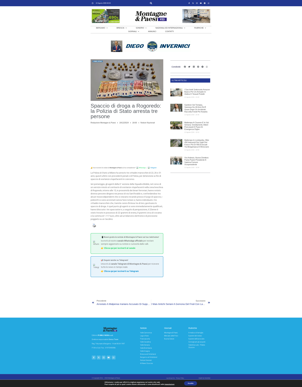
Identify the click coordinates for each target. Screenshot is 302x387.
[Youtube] (200, 3)
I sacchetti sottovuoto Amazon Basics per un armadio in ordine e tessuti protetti (197, 92)
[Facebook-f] (189, 3)
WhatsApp (142, 168)
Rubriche (199, 28)
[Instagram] (197, 3)
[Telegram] (204, 3)
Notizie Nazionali (148, 123)
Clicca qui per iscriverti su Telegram (121, 271)
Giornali (132, 31)
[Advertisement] (127, 146)
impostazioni (169, 384)
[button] (151, 3)
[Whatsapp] (208, 3)
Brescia (120, 28)
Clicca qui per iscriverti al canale (119, 248)
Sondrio (140, 28)
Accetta (190, 383)
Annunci (152, 31)
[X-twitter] (193, 3)
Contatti (169, 31)
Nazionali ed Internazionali (169, 28)
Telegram (153, 168)
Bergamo (100, 28)
